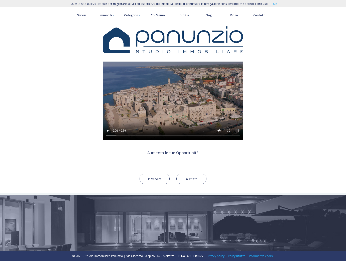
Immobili (106, 15)
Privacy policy (215, 256)
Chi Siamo (158, 15)
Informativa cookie (261, 256)
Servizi (81, 15)
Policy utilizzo (236, 256)
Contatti (259, 15)
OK (275, 4)
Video (234, 15)
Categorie (131, 15)
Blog (208, 15)
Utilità (182, 15)
